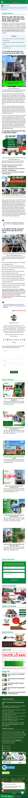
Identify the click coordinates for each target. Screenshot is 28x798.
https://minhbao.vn (14, 336)
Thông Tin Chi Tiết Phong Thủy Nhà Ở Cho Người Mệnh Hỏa (17, 693)
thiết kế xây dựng (12, 327)
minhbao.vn (19, 796)
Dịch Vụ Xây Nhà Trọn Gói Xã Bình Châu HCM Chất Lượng (14, 545)
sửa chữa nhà (13, 328)
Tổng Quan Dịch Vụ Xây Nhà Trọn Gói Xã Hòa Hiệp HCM (14, 515)
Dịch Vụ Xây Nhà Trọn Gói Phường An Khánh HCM (14, 399)
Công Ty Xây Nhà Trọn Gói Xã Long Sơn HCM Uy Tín (14, 486)
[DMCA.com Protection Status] (6, 772)
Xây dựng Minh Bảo (21, 310)
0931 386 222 (8, 796)
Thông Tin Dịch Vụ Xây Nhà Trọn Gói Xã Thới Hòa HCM (14, 428)
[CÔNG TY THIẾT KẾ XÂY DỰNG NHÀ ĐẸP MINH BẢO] (14, 780)
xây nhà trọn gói (20, 327)
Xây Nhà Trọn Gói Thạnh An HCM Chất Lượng (14, 457)
